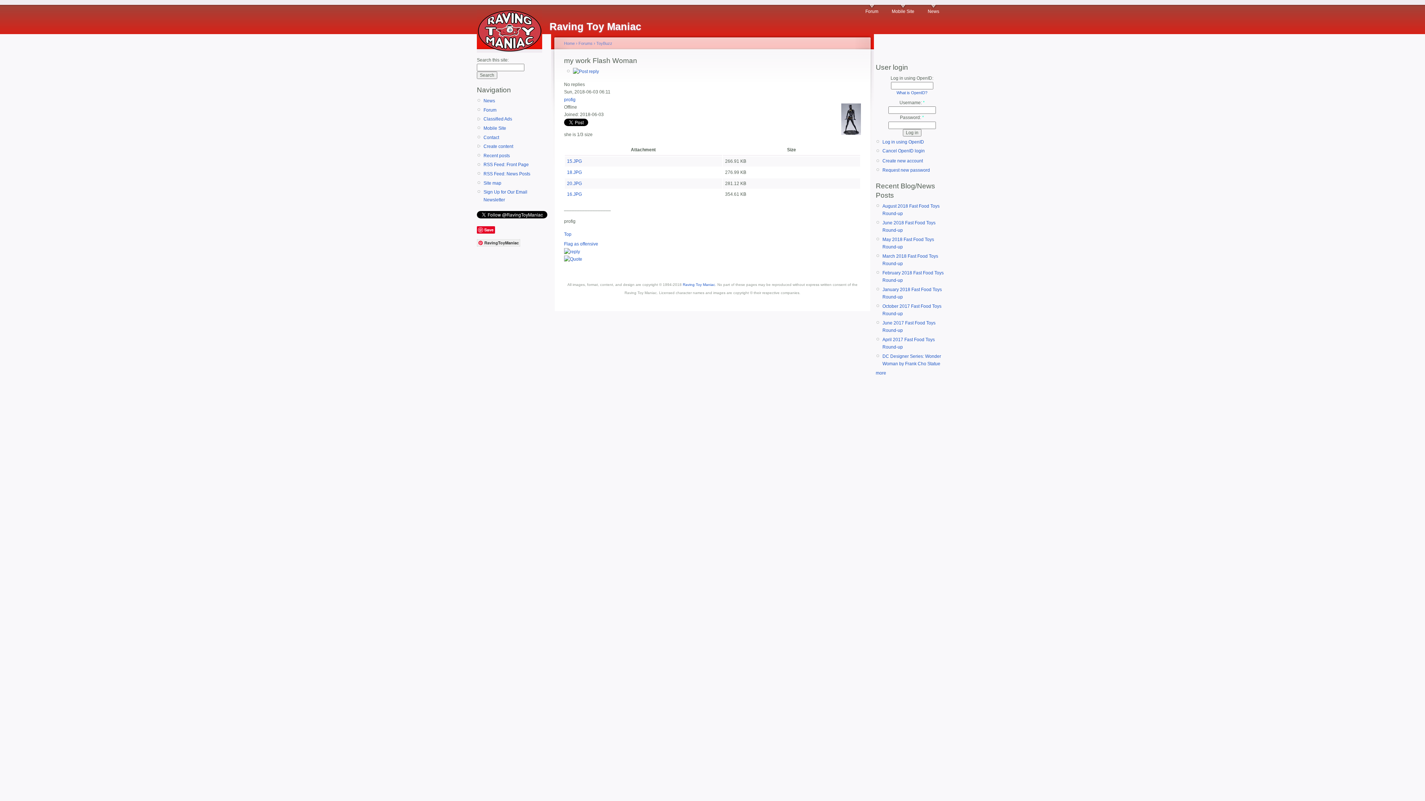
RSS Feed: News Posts (507, 174)
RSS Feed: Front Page (506, 164)
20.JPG (574, 183)
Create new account (902, 161)
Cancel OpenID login (903, 151)
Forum (871, 11)
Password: (912, 117)
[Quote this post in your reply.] (573, 259)
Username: (912, 102)
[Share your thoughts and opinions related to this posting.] (586, 71)
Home (569, 43)
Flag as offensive (581, 244)
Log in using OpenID (903, 142)
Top (567, 234)
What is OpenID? (912, 92)
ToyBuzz (604, 43)
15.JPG (574, 161)
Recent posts (497, 155)
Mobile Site (903, 11)
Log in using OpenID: (912, 78)
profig (570, 99)
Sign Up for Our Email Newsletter (505, 195)
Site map (492, 183)
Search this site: (493, 60)
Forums (586, 43)
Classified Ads (498, 119)
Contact (491, 137)
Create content (498, 146)
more (881, 373)
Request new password (906, 170)
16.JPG (574, 194)
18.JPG (574, 172)
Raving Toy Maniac (699, 285)
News (933, 11)
